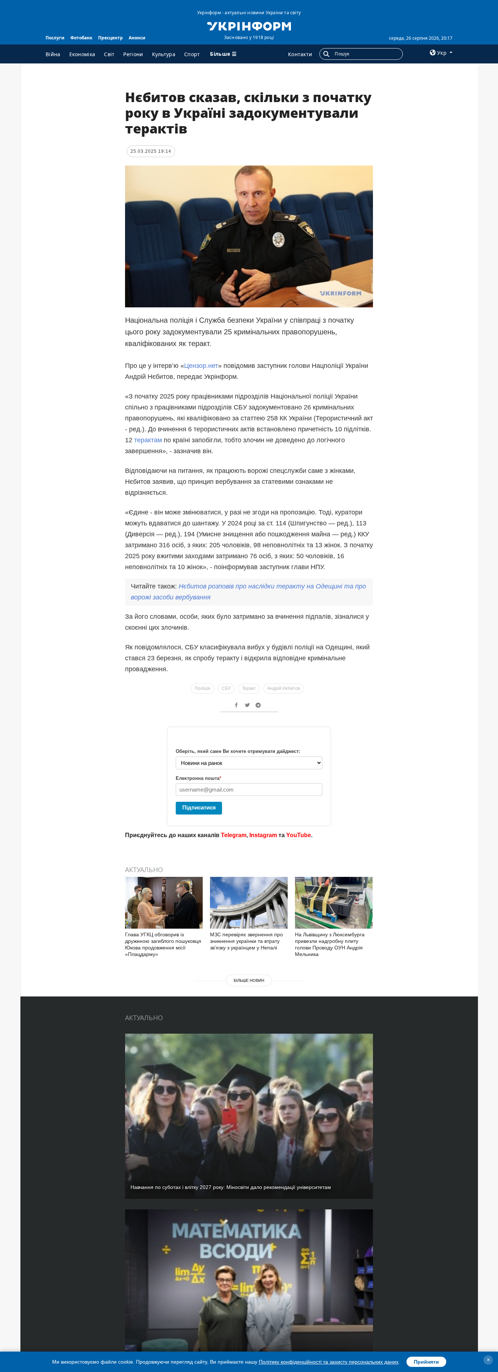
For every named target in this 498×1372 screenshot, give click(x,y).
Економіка (82, 54)
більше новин (249, 980)
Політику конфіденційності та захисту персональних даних (328, 1362)
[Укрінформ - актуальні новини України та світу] (249, 26)
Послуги (55, 38)
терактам (148, 440)
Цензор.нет (201, 365)
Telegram (233, 835)
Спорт (192, 54)
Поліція (202, 688)
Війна (53, 54)
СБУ (226, 688)
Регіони (133, 54)
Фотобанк (81, 38)
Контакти (300, 54)
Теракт (249, 688)
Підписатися (199, 807)
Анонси (137, 38)
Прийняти (426, 1362)
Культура (163, 54)
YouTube (298, 835)
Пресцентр (110, 38)
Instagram (263, 835)
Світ (109, 54)
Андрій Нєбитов (283, 688)
